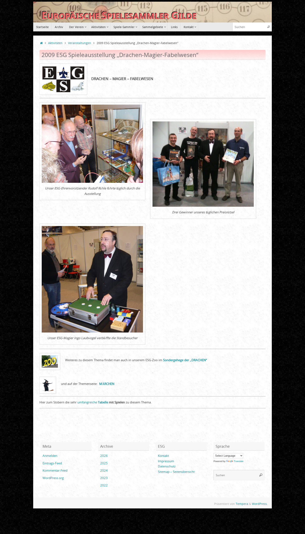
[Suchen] (268, 26)
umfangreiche (92, 402)
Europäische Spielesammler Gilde (118, 15)
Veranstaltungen (79, 43)
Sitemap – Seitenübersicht (176, 472)
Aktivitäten (55, 43)
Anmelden (50, 456)
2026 (104, 456)
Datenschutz (167, 466)
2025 (104, 463)
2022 (104, 485)
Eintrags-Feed (52, 463)
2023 (104, 478)
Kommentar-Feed (55, 470)
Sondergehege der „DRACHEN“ (185, 360)
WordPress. (260, 504)
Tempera (242, 504)
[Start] (41, 43)
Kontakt (163, 456)
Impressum (166, 461)
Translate (238, 461)
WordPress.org (53, 478)
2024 (104, 470)
